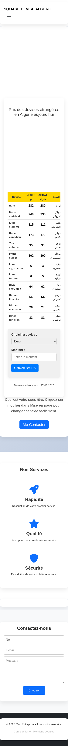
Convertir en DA (25, 368)
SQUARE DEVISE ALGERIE (28, 9)
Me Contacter (34, 425)
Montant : (18, 349)
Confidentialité (22, 731)
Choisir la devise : (24, 334)
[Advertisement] (34, 64)
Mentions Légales (43, 731)
